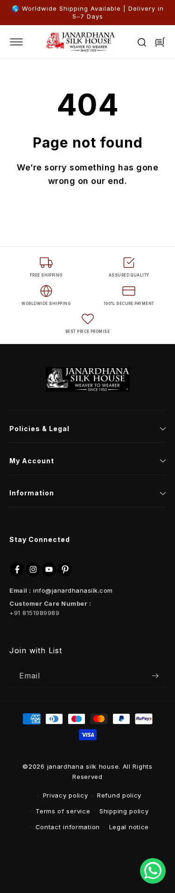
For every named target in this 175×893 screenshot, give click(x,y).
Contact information (67, 827)
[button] (23, 41)
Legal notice (129, 827)
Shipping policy (124, 811)
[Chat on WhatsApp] (153, 871)
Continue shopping (87, 237)
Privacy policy (65, 795)
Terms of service (62, 811)
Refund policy (119, 795)
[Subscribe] (155, 676)
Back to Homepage (87, 215)
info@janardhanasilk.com (73, 590)
